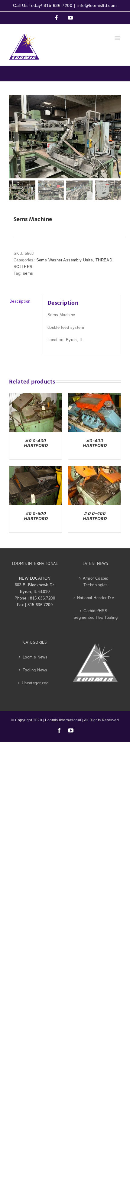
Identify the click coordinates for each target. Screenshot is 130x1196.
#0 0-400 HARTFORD (35, 443)
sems (28, 273)
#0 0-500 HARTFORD (35, 516)
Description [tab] (19, 301)
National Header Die (95, 598)
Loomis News (35, 657)
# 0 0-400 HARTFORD (94, 516)
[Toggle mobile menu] (118, 38)
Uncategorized (35, 683)
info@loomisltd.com (97, 5)
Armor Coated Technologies (96, 581)
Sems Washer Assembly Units (64, 260)
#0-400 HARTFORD (94, 443)
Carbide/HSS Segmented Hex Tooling (95, 614)
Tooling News (35, 670)
